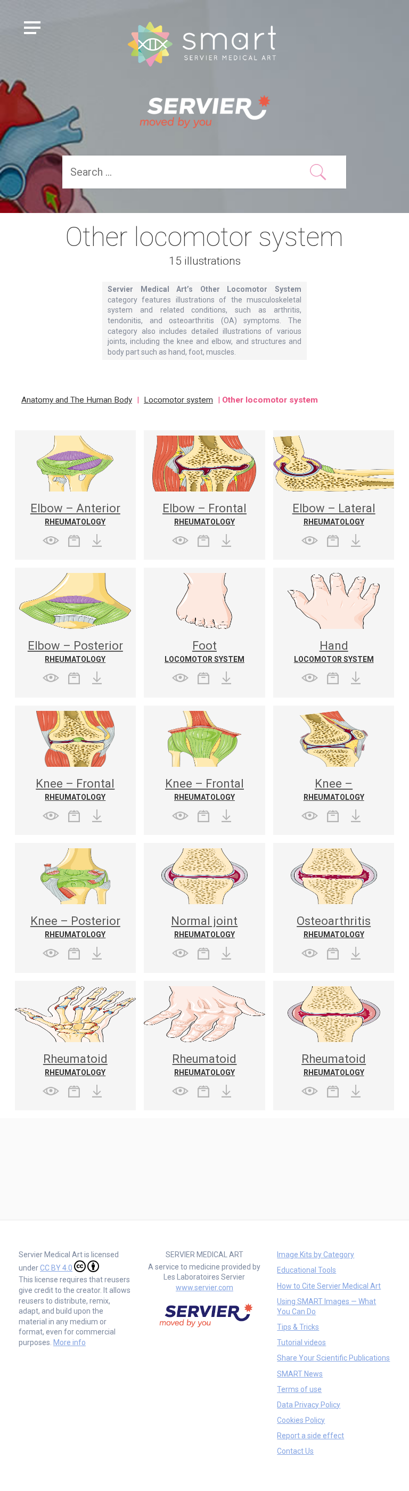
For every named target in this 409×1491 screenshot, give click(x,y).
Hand (334, 645)
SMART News (300, 1374)
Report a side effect (310, 1435)
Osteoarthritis (334, 921)
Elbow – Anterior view (75, 514)
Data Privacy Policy (308, 1404)
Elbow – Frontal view (204, 514)
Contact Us (295, 1451)
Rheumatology (75, 522)
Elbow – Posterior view (75, 651)
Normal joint (204, 921)
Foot (204, 645)
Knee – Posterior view (75, 926)
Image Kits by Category (315, 1254)
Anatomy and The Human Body (76, 400)
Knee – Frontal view (75, 789)
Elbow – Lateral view (333, 514)
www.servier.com (204, 1287)
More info (69, 1342)
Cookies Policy (301, 1420)
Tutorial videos (301, 1342)
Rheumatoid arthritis (75, 1064)
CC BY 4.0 (56, 1268)
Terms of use (299, 1389)
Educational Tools (306, 1270)
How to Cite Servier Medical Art (329, 1286)
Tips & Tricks (298, 1327)
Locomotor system (178, 400)
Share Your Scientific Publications (333, 1358)
